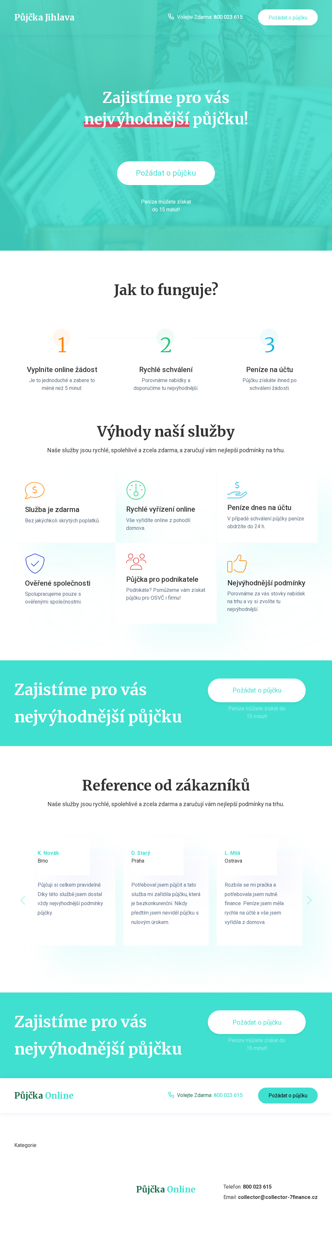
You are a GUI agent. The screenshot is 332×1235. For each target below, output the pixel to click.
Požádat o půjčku (287, 18)
